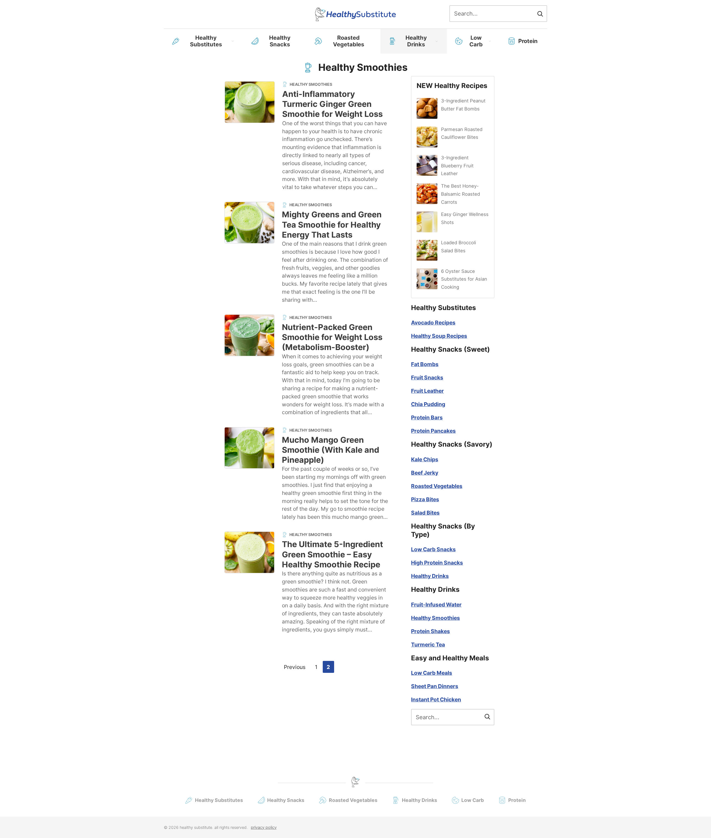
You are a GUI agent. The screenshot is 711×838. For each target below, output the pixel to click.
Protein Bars (427, 417)
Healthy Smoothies (435, 618)
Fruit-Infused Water (436, 604)
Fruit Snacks (427, 377)
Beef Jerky (424, 472)
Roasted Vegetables (348, 41)
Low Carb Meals (431, 673)
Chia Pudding (428, 404)
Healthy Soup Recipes (439, 336)
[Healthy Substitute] (355, 14)
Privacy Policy (264, 827)
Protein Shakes (430, 631)
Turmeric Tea (428, 644)
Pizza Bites (425, 499)
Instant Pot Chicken (436, 699)
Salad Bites (425, 512)
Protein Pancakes (433, 430)
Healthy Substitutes (206, 41)
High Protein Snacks (437, 562)
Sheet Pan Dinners (434, 686)
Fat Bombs (425, 364)
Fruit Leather (427, 390)
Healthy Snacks (280, 41)
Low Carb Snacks (433, 549)
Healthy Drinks (416, 41)
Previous (295, 666)
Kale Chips (424, 459)
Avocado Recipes (433, 322)
